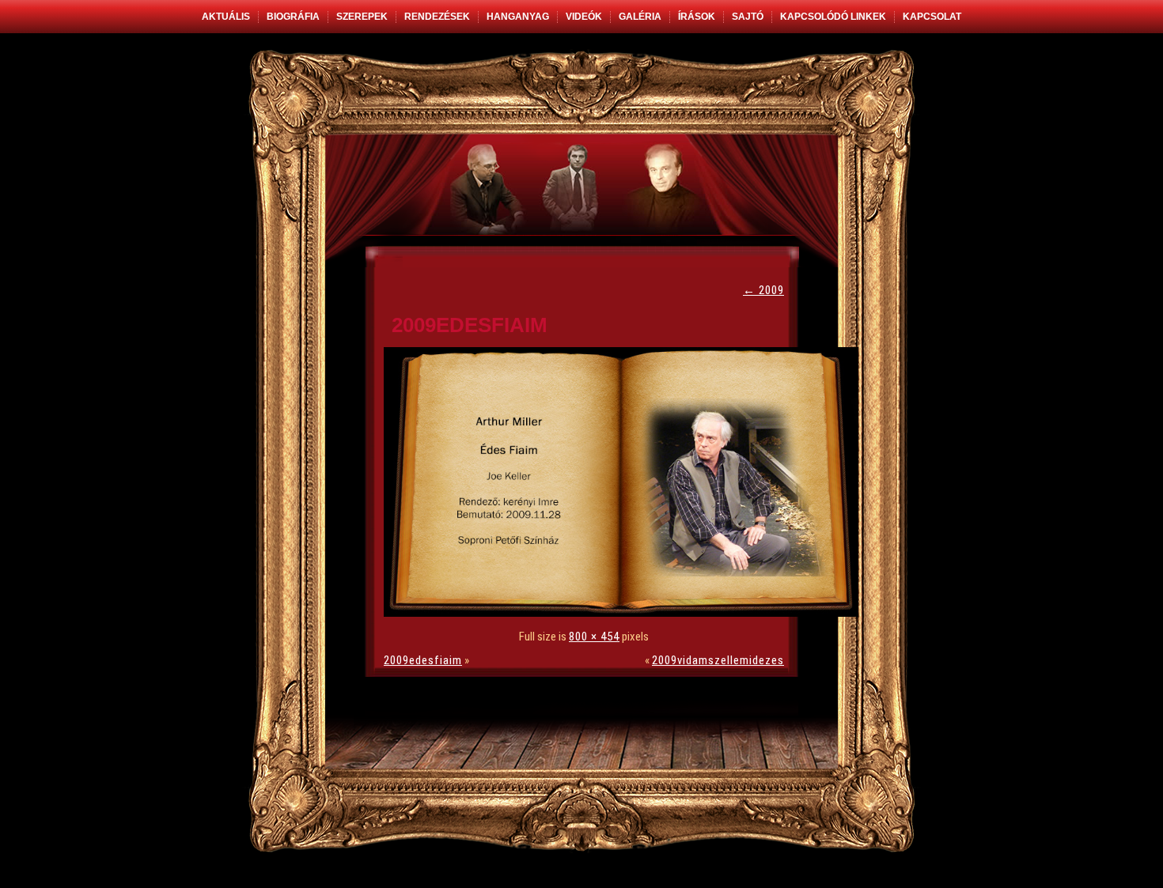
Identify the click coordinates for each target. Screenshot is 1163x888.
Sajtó (747, 16)
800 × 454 (594, 636)
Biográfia (293, 16)
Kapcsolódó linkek (833, 16)
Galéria (640, 16)
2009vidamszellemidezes (718, 660)
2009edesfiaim (469, 325)
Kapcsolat (932, 16)
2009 (763, 290)
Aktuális (226, 16)
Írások (696, 16)
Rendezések (437, 16)
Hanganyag (518, 16)
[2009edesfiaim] (625, 613)
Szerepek (362, 16)
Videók (584, 16)
